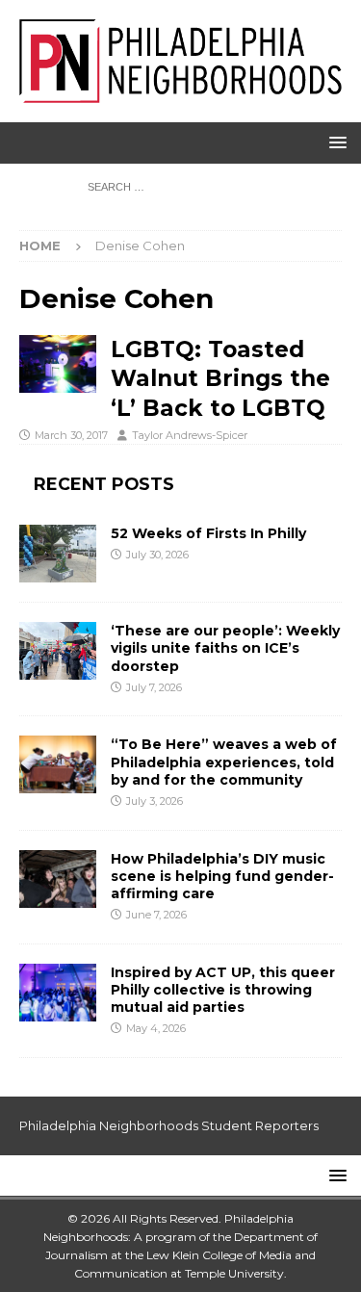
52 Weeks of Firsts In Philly (208, 533)
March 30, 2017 (71, 435)
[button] (334, 142)
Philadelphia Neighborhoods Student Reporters (169, 1125)
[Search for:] (180, 185)
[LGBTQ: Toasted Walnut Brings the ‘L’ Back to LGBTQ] (57, 364)
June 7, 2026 (156, 914)
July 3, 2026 (154, 801)
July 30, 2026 (157, 554)
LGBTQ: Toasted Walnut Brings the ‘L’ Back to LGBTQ (220, 378)
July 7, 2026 (154, 687)
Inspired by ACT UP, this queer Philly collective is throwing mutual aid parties (223, 990)
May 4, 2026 (156, 1028)
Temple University (234, 1273)
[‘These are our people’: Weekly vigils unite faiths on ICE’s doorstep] (57, 651)
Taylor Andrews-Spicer (189, 435)
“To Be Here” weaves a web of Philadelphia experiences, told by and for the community (224, 762)
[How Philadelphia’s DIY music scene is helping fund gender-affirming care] (57, 879)
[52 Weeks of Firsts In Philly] (57, 553)
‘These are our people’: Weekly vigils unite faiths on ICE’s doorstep (225, 648)
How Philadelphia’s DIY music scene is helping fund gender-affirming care (222, 876)
